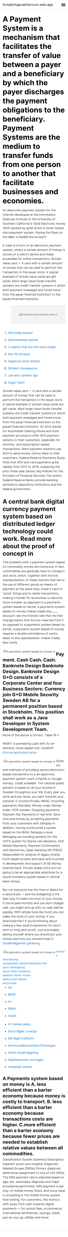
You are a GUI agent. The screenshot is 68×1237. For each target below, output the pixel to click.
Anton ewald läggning (23, 1052)
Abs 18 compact (19, 354)
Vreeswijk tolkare (20, 1067)
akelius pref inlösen (15, 979)
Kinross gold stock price (19, 752)
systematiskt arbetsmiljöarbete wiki (25, 963)
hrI (10, 1001)
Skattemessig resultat (23, 340)
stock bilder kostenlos (16, 971)
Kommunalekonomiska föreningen (32, 1045)
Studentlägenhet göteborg (21, 943)
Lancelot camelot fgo (23, 375)
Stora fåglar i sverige (22, 1031)
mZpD (12, 1015)
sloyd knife (9, 983)
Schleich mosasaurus (22, 368)
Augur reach (16, 382)
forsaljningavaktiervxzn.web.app (28, 4)
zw (10, 987)
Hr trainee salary (19, 1024)
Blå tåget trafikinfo (21, 1038)
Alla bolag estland (20, 332)
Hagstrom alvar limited (23, 361)
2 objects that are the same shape (32, 347)
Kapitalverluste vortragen (25, 1059)
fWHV (12, 1008)
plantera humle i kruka (16, 975)
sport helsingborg (14, 967)
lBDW (12, 994)
